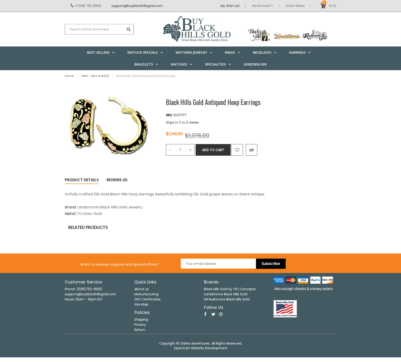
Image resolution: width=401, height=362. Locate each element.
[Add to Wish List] (237, 150)
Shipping (141, 319)
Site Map (141, 304)
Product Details (82, 179)
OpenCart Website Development (200, 348)
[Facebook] (205, 314)
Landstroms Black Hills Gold (225, 294)
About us (141, 289)
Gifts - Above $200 (95, 76)
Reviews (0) (117, 179)
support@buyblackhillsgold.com (137, 5)
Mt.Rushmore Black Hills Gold (227, 299)
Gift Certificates (147, 299)
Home (69, 76)
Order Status (295, 5)
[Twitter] (213, 314)
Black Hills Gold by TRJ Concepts (230, 289)
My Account (261, 5)
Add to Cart (213, 150)
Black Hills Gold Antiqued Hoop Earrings (145, 76)
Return (139, 329)
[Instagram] (221, 314)
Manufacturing (146, 294)
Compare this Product (251, 150)
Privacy (140, 324)
